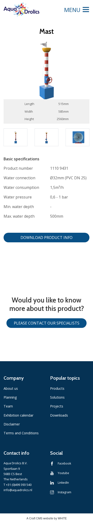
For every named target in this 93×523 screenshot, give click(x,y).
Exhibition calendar (18, 415)
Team (8, 406)
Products (57, 388)
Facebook (64, 463)
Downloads (59, 415)
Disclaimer (12, 424)
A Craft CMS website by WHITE (46, 518)
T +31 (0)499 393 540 (17, 484)
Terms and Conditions (21, 433)
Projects (56, 406)
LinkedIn (63, 483)
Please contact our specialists (46, 323)
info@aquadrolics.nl (18, 490)
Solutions (57, 397)
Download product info (46, 237)
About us (11, 388)
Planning (10, 397)
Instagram (64, 492)
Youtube (63, 473)
